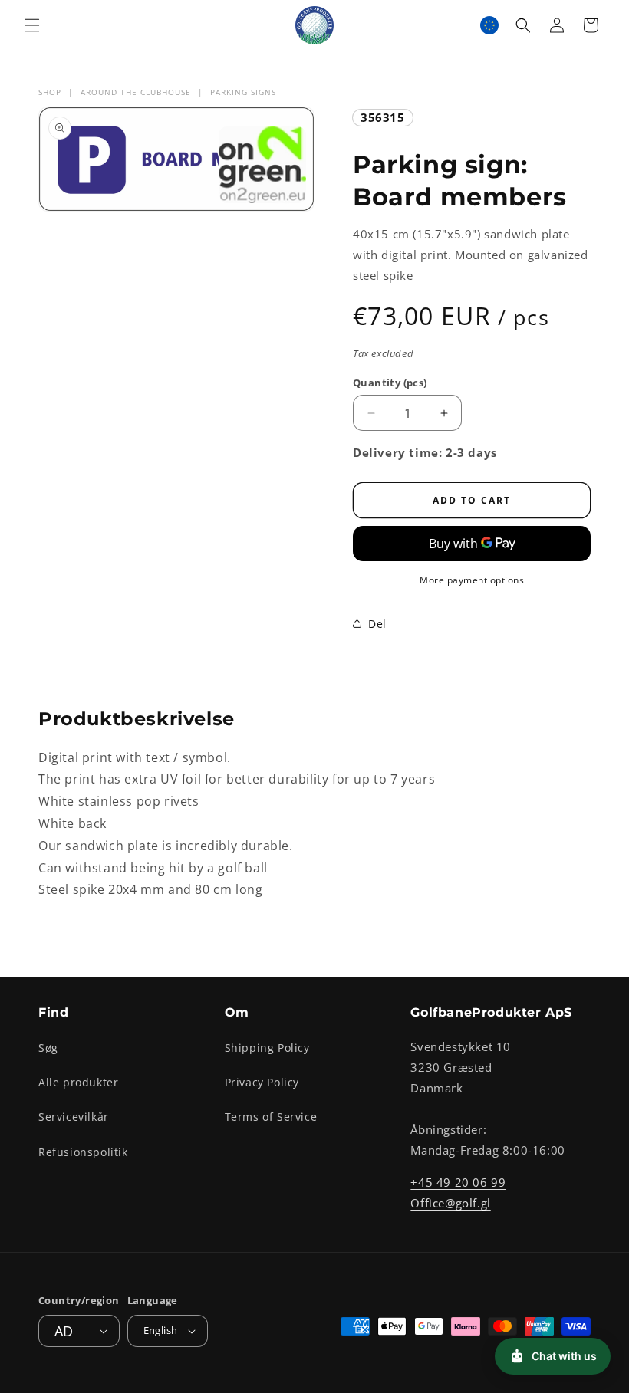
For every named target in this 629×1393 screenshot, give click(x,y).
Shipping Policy (267, 1047)
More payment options (472, 579)
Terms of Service (271, 1116)
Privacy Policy (262, 1082)
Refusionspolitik (83, 1152)
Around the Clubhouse (136, 92)
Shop (49, 92)
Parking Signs (243, 92)
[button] (32, 25)
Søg (48, 1047)
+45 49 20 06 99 (458, 1182)
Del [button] (377, 623)
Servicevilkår (73, 1116)
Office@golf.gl (450, 1203)
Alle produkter (78, 1082)
